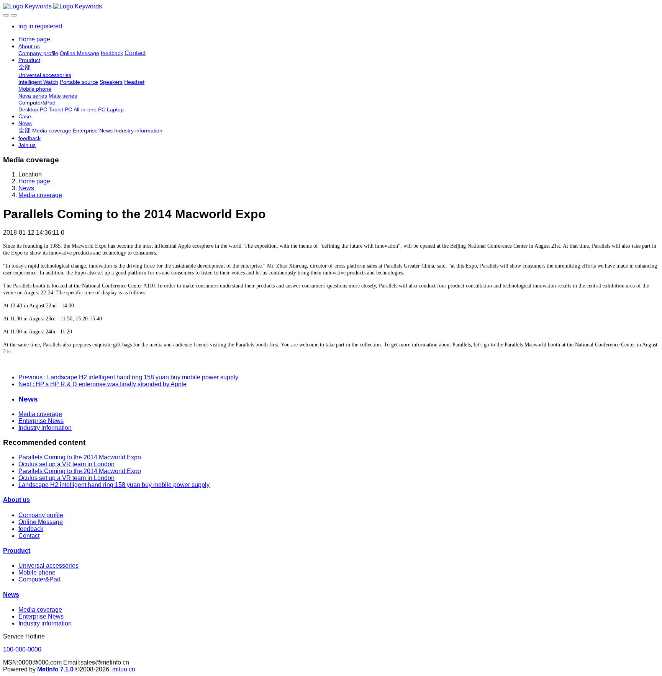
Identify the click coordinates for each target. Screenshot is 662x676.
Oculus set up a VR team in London (66, 464)
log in (25, 26)
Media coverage (40, 195)
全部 (24, 67)
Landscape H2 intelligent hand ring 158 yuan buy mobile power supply (114, 485)
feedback (30, 529)
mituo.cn (123, 669)
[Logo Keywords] (331, 6)
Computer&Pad (39, 579)
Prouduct (16, 550)
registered (48, 26)
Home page (34, 39)
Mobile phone (37, 572)
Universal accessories (48, 565)
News (26, 188)
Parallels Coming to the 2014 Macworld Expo (79, 457)
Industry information (45, 428)
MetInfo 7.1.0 (55, 669)
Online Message (40, 522)
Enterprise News (41, 421)
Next (102, 384)
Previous (128, 377)
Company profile (40, 515)
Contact (28, 535)
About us (16, 499)
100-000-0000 (22, 649)
